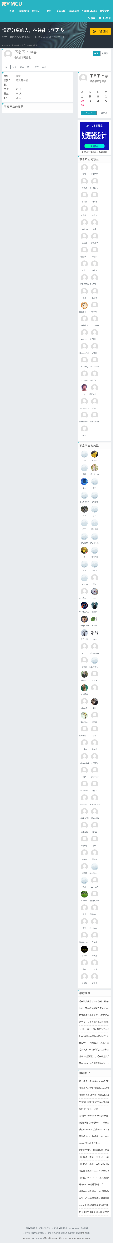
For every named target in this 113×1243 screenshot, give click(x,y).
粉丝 (37, 67)
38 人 (18, 93)
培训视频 (74, 11)
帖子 (15, 67)
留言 (29, 67)
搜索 (92, 18)
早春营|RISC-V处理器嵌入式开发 (94, 1102)
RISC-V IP (6, 45)
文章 (22, 67)
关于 (7, 67)
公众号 (22, 45)
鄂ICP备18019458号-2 (53, 1238)
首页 (11, 11)
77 (106, 101)
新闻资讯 (24, 11)
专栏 (49, 11)
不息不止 (97, 76)
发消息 (105, 53)
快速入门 (36, 11)
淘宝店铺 (15, 45)
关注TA (88, 113)
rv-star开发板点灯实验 (89, 1143)
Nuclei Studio (89, 11)
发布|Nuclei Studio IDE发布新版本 (94, 1116)
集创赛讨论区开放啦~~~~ (90, 1109)
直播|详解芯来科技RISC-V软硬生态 (95, 1122)
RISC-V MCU (38, 1238)
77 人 (18, 89)
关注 (96, 53)
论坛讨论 (61, 11)
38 (98, 101)
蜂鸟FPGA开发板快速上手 (91, 1184)
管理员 (83, 1233)
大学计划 (104, 11)
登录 (108, 18)
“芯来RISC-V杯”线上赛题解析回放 (94, 1095)
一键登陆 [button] (102, 31)
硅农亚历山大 (32, 45)
